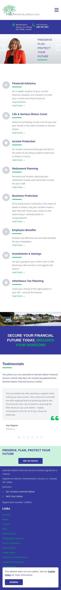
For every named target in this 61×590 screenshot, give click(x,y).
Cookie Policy (8, 552)
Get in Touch (30, 460)
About (5, 519)
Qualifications (9, 533)
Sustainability (9, 566)
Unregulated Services (13, 538)
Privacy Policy (9, 547)
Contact (6, 524)
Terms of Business (11, 543)
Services (6, 514)
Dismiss (14, 582)
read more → (18, 105)
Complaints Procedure (13, 562)
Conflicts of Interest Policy (15, 557)
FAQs (4, 528)
